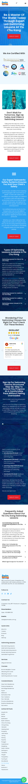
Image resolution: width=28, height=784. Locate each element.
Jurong (3, 735)
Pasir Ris (3, 740)
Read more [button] (8, 357)
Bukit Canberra (5, 720)
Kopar (3, 690)
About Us (3, 629)
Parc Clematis (5, 699)
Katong (3, 737)
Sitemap (3, 637)
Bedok (3, 714)
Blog (2, 635)
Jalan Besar (4, 733)
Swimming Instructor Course (9, 676)
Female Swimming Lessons (8, 650)
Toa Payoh (4, 759)
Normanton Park (5, 695)
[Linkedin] (8, 593)
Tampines (4, 752)
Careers (3, 631)
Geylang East (5, 729)
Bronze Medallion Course (8, 669)
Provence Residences (7, 701)
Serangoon (4, 750)
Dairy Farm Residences (7, 684)
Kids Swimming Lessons (8, 646)
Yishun (3, 765)
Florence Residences (7, 686)
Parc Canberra (5, 697)
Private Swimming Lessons (8, 652)
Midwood (4, 692)
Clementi (3, 727)
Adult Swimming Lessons (8, 648)
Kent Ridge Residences (7, 688)
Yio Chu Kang (5, 763)
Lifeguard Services (6, 663)
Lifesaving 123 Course (7, 671)
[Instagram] (5, 593)
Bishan (3, 716)
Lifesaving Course (6, 674)
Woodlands (4, 761)
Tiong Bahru (4, 757)
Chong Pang (4, 725)
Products (3, 633)
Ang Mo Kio (4, 712)
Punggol (3, 742)
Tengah (3, 754)
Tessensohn (4, 769)
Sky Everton (4, 705)
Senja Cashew (5, 748)
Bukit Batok (4, 718)
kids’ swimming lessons (11, 278)
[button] (25, 3)
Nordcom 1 (4, 767)
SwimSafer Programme (7, 654)
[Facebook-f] (2, 593)
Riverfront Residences (7, 703)
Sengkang (4, 746)
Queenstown (4, 744)
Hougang (4, 731)
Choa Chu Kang (5, 723)
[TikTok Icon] (11, 593)
